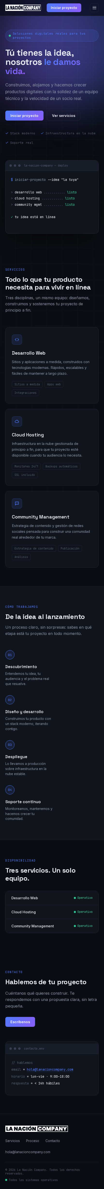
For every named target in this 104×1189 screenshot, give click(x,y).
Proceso (32, 1141)
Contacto (52, 1141)
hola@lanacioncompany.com (50, 1069)
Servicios (12, 1141)
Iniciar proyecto (64, 8)
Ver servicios (63, 116)
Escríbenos (20, 1022)
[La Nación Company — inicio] (23, 8)
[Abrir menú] (94, 7)
